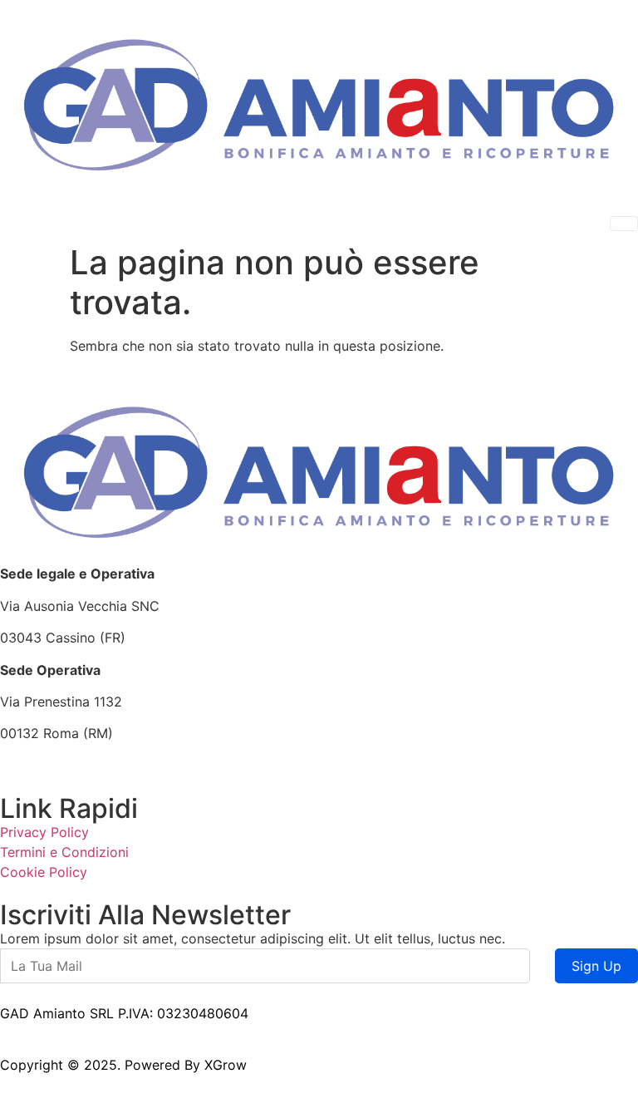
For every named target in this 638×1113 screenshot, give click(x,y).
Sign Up (596, 966)
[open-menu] (624, 223)
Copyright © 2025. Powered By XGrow (123, 1064)
